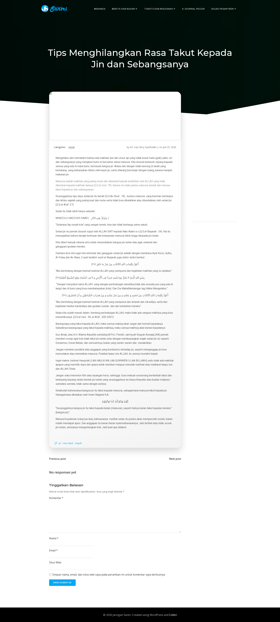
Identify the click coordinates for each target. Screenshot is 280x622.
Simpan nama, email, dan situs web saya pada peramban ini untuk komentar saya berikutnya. (108, 574)
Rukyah (78, 443)
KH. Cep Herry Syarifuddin (143, 147)
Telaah (71, 147)
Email (53, 550)
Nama (53, 538)
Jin (60, 443)
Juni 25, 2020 (169, 147)
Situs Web (55, 562)
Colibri (173, 615)
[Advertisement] (214, 172)
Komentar (56, 498)
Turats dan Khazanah (158, 9)
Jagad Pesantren (222, 9)
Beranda (99, 9)
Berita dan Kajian (123, 9)
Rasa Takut (68, 443)
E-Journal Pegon (193, 9)
